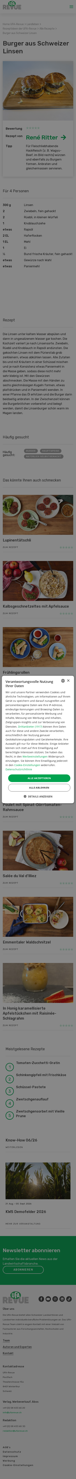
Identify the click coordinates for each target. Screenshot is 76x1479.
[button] (38, 796)
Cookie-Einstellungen (27, 765)
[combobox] (63, 681)
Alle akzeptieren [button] (39, 778)
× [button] (68, 680)
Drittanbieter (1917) (30, 726)
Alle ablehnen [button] (39, 787)
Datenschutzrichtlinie (19, 769)
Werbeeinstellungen (35, 756)
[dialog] (38, 739)
